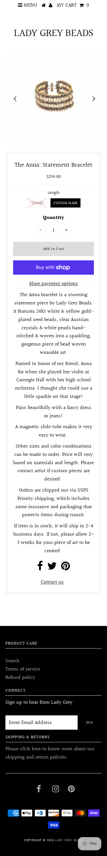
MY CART (73, 5)
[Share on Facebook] (40, 568)
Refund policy (20, 677)
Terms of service (22, 669)
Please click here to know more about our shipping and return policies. (49, 753)
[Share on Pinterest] (65, 568)
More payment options (53, 284)
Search (12, 661)
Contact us (52, 582)
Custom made (65, 203)
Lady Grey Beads (53, 33)
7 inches (37, 203)
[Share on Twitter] (52, 568)
